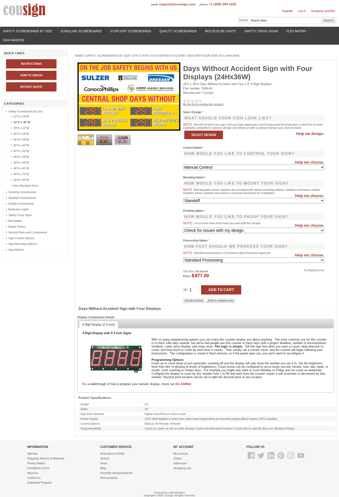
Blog (103, 468)
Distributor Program (39, 482)
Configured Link (314, 270)
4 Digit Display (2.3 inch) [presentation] (98, 324)
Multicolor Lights (220, 31)
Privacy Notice (36, 463)
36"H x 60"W (21, 145)
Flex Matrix (296, 31)
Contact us (34, 477)
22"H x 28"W (21, 116)
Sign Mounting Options (22, 244)
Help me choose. (309, 162)
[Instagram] (291, 459)
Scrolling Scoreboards (81, 31)
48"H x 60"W (21, 168)
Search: (244, 20)
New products (109, 477)
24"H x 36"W (21, 122)
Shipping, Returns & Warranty (45, 458)
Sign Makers (13, 40)
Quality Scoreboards (178, 31)
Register (287, 11)
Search (104, 458)
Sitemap (32, 453)
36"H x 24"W (21, 133)
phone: (203, 4)
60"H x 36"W (21, 151)
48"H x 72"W (21, 174)
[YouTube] (300, 459)
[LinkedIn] (271, 459)
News (103, 463)
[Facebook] (251, 459)
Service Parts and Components (27, 232)
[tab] (98, 324)
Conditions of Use (38, 468)
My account (180, 453)
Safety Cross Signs (261, 31)
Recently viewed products (116, 473)
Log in (302, 11)
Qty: (185, 289)
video (186, 384)
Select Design (192, 112)
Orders (177, 458)
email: (154, 4)
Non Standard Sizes (26, 185)
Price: (187, 276)
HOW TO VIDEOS (31, 75)
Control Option (193, 147)
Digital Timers (17, 226)
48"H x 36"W (21, 157)
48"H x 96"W (21, 180)
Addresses (180, 463)
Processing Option (195, 240)
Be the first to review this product (203, 104)
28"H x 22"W (21, 128)
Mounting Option (194, 177)
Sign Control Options (21, 238)
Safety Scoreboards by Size (27, 31)
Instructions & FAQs (112, 453)
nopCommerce (176, 492)
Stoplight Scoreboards (130, 31)
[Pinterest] (281, 459)
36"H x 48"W (21, 139)
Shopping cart (182, 468)
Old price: (189, 271)
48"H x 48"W (21, 162)
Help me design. (310, 134)
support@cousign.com (177, 4)
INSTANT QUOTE (31, 86)
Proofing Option (193, 210)
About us (32, 473)
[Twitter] (261, 459)
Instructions (31, 63)
